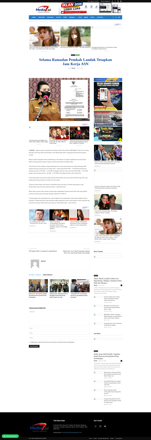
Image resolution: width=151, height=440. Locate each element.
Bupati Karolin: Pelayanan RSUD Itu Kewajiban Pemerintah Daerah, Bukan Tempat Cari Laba (59, 295)
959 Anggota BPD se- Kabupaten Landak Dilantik (43, 251)
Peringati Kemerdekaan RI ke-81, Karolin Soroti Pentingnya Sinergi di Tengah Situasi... (112, 400)
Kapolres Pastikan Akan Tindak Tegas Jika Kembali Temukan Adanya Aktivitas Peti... (112, 298)
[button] (112, 1)
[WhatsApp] (83, 72)
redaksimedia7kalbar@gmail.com (72, 432)
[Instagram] (118, 1)
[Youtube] (121, 1)
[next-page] (33, 301)
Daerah (71, 17)
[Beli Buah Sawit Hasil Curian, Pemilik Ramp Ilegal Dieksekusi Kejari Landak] (98, 308)
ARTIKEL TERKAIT (35, 275)
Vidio (65, 17)
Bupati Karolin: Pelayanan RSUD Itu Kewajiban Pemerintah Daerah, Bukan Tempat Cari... (112, 374)
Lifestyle (100, 17)
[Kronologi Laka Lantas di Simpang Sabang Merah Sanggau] (98, 326)
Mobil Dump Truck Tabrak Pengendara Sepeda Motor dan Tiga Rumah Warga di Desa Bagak (76, 252)
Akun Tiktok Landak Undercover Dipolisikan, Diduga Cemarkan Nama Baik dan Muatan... (108, 281)
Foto (80, 17)
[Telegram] (87, 72)
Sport (92, 17)
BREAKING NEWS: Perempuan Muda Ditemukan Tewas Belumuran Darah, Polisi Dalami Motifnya (113, 316)
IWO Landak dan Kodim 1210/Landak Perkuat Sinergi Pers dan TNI (112, 391)
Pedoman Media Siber (103, 438)
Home (34, 17)
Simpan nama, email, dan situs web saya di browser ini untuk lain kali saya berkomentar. (53, 342)
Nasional (50, 17)
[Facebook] (115, 1)
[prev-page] (30, 301)
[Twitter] (79, 72)
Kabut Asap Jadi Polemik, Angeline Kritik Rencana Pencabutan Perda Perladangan (38, 295)
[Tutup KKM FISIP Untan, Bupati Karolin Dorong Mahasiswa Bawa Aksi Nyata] (80, 285)
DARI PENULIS (47, 275)
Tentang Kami (118, 438)
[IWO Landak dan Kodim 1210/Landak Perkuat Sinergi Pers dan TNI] (98, 392)
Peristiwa (41, 17)
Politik (58, 17)
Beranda (31, 21)
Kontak (95, 438)
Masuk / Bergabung (105, 1)
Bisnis (86, 17)
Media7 (73, 68)
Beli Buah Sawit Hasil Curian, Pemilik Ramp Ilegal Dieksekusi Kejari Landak (112, 307)
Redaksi (112, 438)
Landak (77, 55)
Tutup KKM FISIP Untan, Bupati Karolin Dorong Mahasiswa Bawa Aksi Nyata (79, 295)
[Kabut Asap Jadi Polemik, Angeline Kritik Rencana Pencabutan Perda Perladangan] (38, 285)
